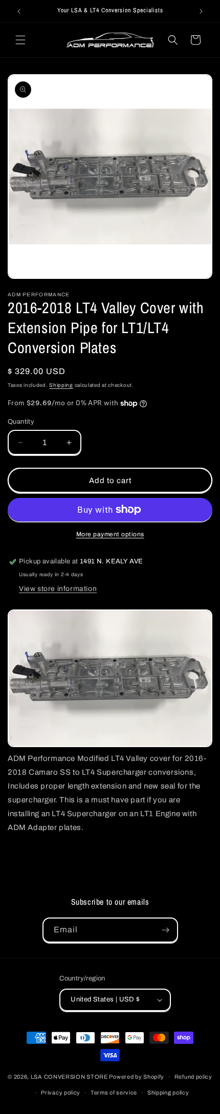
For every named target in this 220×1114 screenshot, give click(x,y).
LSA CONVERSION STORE (69, 1077)
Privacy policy (60, 1092)
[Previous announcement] (19, 11)
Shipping (61, 385)
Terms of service (114, 1092)
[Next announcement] (201, 11)
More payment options (110, 534)
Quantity (21, 421)
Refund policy (193, 1077)
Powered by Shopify (136, 1077)
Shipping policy (168, 1092)
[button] (20, 40)
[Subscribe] (166, 930)
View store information (58, 589)
